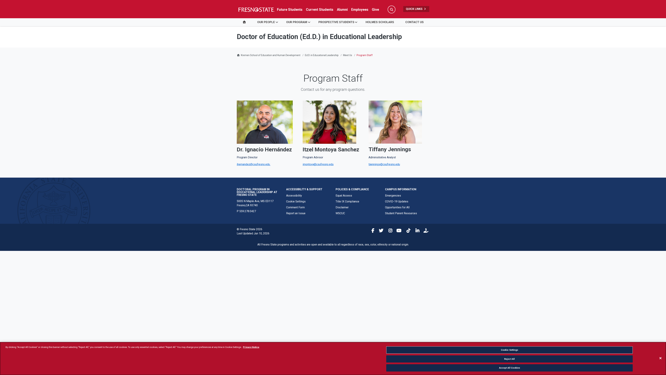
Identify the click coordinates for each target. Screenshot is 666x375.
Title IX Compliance (347, 201)
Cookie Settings (296, 201)
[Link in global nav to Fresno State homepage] (256, 9)
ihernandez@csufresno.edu (254, 164)
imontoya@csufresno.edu (318, 164)
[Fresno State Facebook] (371, 231)
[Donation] (425, 231)
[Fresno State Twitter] (380, 231)
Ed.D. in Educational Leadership (322, 55)
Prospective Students (336, 22)
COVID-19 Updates (396, 201)
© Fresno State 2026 (249, 229)
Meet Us (347, 55)
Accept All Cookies (509, 367)
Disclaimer (342, 207)
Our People (266, 22)
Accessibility (294, 195)
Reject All (509, 359)
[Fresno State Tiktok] (407, 231)
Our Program (296, 22)
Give (375, 9)
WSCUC (340, 213)
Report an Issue (295, 213)
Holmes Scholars (380, 22)
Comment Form (295, 207)
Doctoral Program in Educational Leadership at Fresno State (257, 192)
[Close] (660, 358)
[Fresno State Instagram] (389, 231)
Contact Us (414, 22)
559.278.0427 (247, 211)
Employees (359, 9)
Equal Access (344, 195)
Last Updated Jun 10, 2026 (253, 233)
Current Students (319, 9)
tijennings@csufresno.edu (384, 164)
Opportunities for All (397, 207)
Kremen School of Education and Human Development (270, 55)
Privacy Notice (251, 347)
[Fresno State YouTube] (398, 231)
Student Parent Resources (401, 213)
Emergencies (393, 195)
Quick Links (414, 9)
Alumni (342, 9)
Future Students (289, 9)
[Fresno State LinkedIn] (416, 231)
